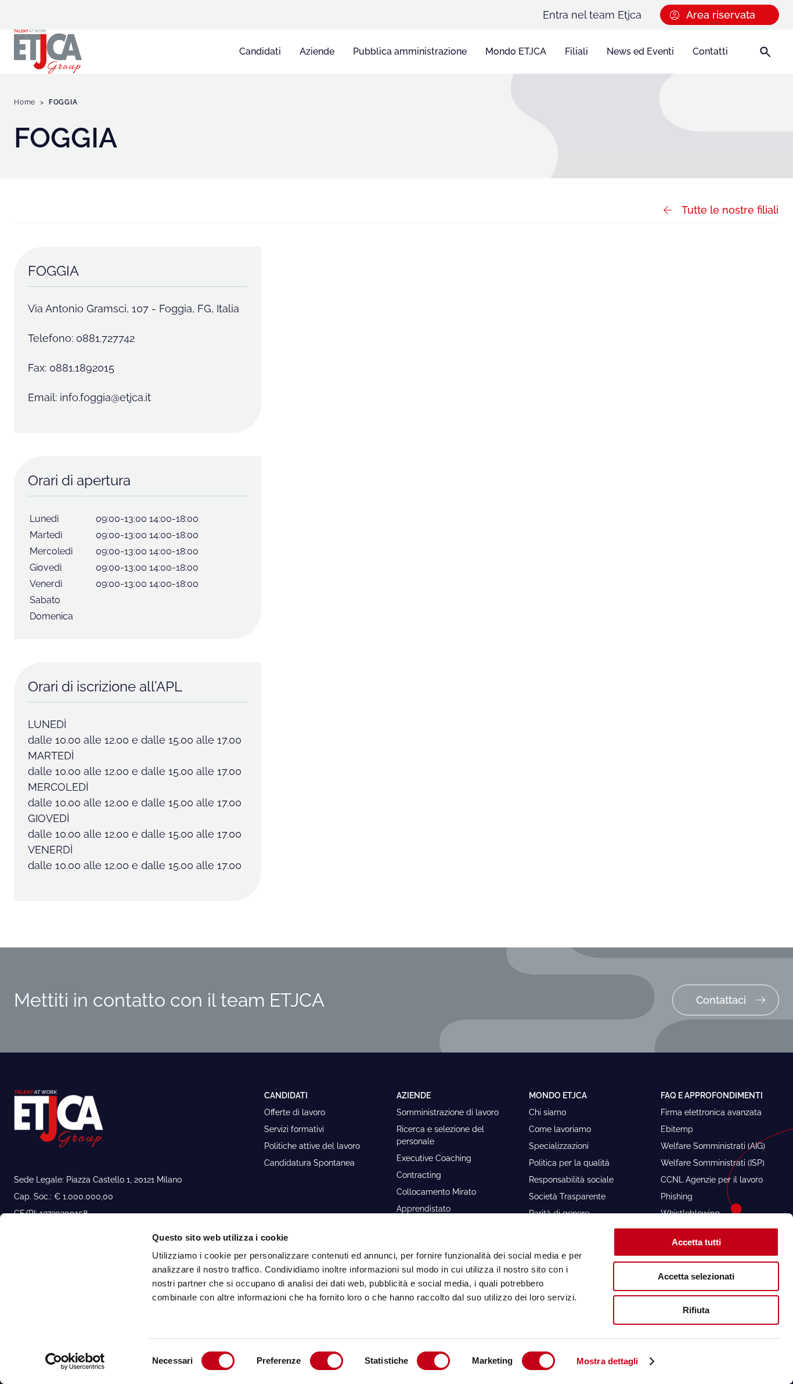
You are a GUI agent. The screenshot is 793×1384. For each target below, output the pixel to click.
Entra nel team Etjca (592, 15)
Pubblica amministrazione (410, 51)
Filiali (576, 51)
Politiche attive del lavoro (312, 1146)
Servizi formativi (294, 1129)
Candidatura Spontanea (309, 1162)
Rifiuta (696, 1310)
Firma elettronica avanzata (711, 1112)
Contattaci (721, 1000)
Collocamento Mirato (436, 1191)
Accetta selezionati (696, 1276)
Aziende (317, 51)
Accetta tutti (696, 1242)
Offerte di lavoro (294, 1112)
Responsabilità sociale (571, 1179)
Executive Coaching (433, 1158)
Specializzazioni (559, 1146)
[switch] (326, 1360)
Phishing (677, 1196)
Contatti (710, 51)
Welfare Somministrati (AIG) (713, 1146)
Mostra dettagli (607, 1361)
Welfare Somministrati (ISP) (713, 1162)
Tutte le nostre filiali (730, 210)
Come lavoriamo (560, 1129)
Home (24, 102)
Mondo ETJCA (515, 51)
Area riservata (720, 15)
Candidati (260, 51)
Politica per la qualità (569, 1162)
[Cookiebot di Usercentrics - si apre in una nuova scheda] (75, 1361)
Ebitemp (677, 1129)
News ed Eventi (640, 51)
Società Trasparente (567, 1196)
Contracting (418, 1175)
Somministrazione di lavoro (447, 1112)
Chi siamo (547, 1112)
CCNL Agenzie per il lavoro (712, 1179)
